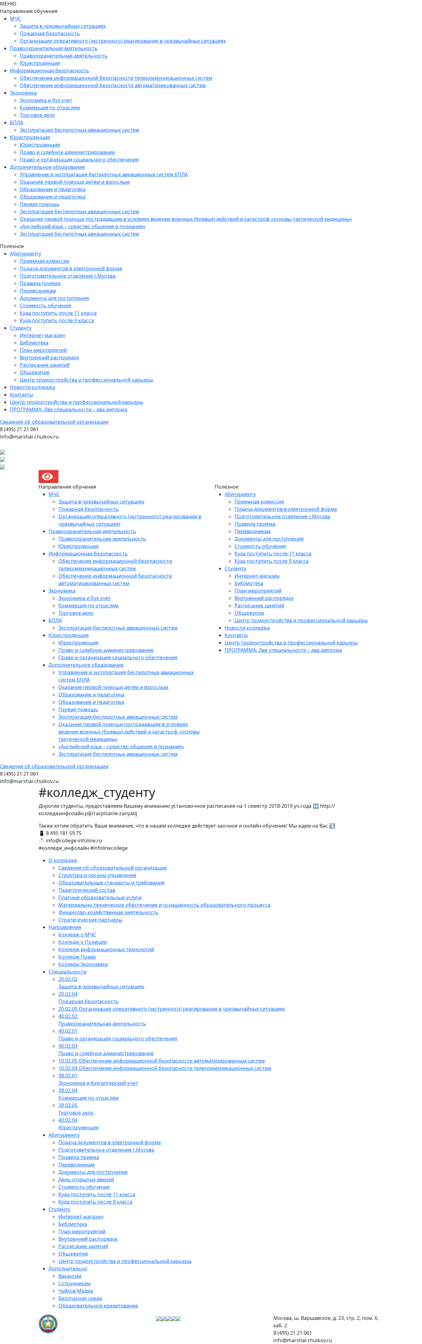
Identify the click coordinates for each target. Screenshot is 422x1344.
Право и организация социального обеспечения (79, 159)
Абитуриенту (25, 253)
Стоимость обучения (45, 305)
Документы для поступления (54, 298)
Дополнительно (68, 1268)
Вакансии (69, 1276)
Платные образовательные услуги (99, 897)
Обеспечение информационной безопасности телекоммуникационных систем (116, 78)
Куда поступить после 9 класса (57, 320)
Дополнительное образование (47, 167)
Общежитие (34, 372)
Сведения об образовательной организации (54, 421)
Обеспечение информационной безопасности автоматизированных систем (113, 85)
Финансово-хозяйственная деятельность (108, 912)
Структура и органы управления (97, 875)
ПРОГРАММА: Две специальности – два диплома (68, 409)
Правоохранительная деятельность (54, 48)
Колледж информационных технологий (106, 949)
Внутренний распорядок (49, 357)
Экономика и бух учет (46, 100)
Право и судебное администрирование (67, 152)
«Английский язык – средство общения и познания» (83, 226)
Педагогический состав (86, 890)
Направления (65, 927)
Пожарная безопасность (50, 33)
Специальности (68, 971)
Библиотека (34, 342)
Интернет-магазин (42, 335)
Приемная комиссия (44, 261)
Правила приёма (40, 283)
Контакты (21, 394)
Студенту (21, 327)
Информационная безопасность (49, 70)
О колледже (63, 860)
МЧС (15, 18)
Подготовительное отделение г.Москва (68, 275)
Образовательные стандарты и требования (111, 882)
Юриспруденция (40, 63)
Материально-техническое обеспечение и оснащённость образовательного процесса (164, 904)
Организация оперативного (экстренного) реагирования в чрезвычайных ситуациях (123, 40)
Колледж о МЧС (77, 934)
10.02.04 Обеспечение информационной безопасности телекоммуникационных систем (164, 1068)
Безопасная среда (80, 1298)
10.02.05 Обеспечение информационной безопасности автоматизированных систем (161, 1060)
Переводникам (38, 290)
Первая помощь (40, 204)
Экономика (23, 92)
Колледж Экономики (83, 964)
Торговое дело (37, 115)
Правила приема (78, 1157)
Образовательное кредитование (98, 1305)
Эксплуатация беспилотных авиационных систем (79, 129)
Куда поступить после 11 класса (58, 313)
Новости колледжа (32, 387)
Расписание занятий (45, 365)
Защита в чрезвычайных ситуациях (63, 26)
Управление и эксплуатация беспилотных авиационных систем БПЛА (104, 174)
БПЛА (16, 122)
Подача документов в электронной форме (71, 268)
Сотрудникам (74, 1283)
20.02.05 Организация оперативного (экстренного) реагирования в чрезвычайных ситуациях (171, 1008)
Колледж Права (77, 956)
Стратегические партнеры (90, 919)
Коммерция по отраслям (50, 107)
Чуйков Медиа (75, 1290)
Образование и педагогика (53, 189)
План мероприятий (43, 350)
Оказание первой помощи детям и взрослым (75, 181)
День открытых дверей (86, 1179)
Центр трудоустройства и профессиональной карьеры (86, 379)
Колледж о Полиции (82, 942)
